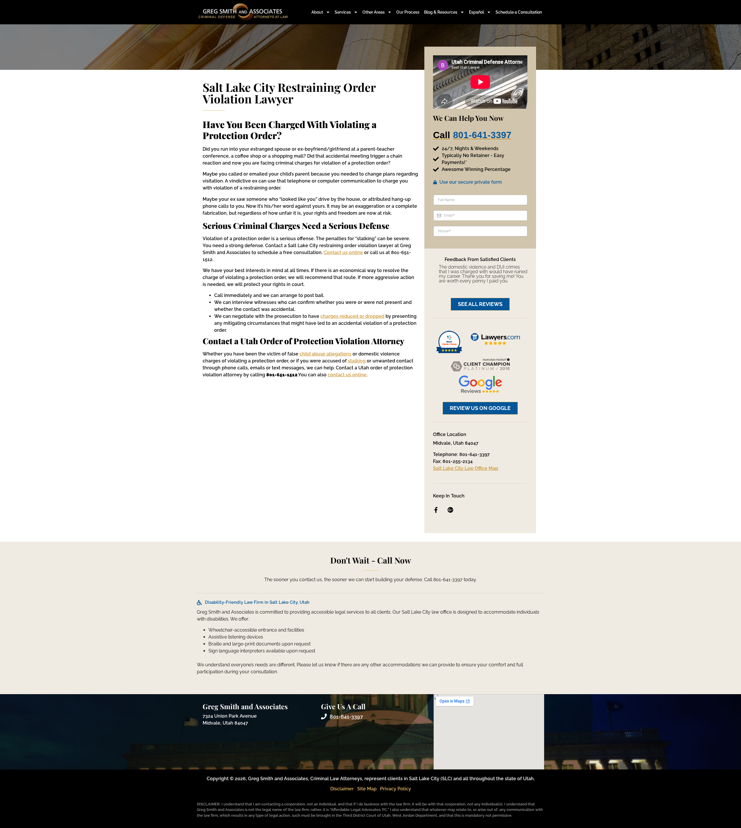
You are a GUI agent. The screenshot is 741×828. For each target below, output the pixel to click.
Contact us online (343, 252)
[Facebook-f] (436, 510)
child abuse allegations (325, 354)
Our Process (407, 12)
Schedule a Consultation (519, 12)
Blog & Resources (440, 12)
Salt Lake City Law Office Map (465, 468)
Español (476, 12)
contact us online (347, 374)
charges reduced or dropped (352, 316)
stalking (357, 361)
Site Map (367, 788)
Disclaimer (342, 788)
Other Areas (373, 12)
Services (343, 12)
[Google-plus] (450, 510)
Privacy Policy (395, 788)
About (317, 12)
